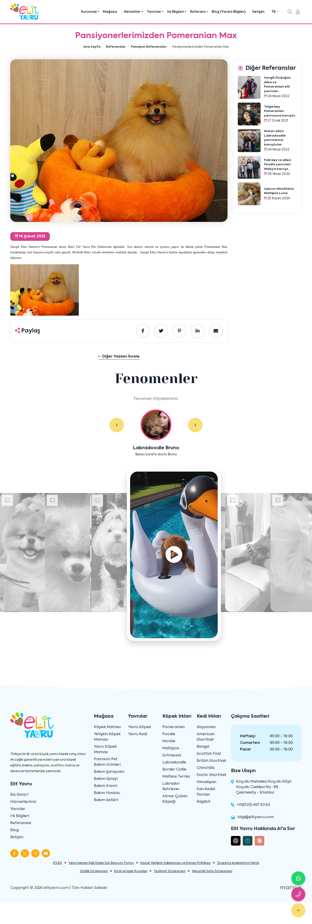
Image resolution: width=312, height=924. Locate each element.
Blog (14, 830)
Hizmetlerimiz (23, 802)
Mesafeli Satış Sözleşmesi (212, 871)
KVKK (57, 863)
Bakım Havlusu (107, 793)
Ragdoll (203, 802)
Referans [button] (198, 11)
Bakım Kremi (105, 786)
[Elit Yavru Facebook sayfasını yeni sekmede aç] (14, 853)
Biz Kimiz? (19, 795)
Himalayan (206, 782)
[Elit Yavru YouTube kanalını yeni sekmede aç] (46, 853)
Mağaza (110, 11)
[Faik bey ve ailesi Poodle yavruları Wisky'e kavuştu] (249, 167)
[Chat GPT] (236, 841)
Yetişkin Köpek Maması (107, 737)
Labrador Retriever (171, 786)
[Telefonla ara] (298, 894)
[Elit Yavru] (24, 11)
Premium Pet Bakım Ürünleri (107, 762)
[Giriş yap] (298, 12)
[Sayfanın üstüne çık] (298, 910)
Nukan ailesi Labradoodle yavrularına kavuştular (275, 138)
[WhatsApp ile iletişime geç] (298, 878)
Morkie (168, 741)
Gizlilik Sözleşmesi (94, 871)
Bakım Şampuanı (109, 772)
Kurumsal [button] (89, 11)
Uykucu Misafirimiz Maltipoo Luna (279, 191)
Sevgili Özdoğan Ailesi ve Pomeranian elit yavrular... (277, 84)
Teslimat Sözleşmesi (169, 871)
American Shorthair (205, 737)
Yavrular (17, 809)
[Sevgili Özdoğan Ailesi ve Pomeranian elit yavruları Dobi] (249, 87)
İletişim (258, 11)
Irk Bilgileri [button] (176, 11)
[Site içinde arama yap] (290, 12)
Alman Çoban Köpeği (175, 799)
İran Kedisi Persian (206, 792)
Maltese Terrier (176, 777)
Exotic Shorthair (212, 775)
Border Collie (174, 769)
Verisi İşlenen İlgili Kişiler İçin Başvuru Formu (101, 863)
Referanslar (21, 823)
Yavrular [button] (154, 11)
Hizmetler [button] (132, 11)
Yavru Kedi (137, 734)
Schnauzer (172, 755)
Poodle (168, 734)
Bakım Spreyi (106, 779)
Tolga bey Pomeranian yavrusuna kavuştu (279, 111)
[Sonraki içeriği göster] (195, 425)
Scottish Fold (209, 754)
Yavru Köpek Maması (105, 749)
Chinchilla (205, 768)
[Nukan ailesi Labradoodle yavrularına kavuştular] (249, 141)
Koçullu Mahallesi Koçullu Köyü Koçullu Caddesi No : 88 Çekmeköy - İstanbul (263, 787)
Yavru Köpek (139, 727)
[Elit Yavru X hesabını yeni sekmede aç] (25, 853)
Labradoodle (174, 762)
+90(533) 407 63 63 (253, 805)
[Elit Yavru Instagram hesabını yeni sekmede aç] (35, 853)
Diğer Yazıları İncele (120, 356)
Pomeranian (173, 727)
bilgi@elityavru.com (256, 817)
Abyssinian (206, 727)
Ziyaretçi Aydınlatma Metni (238, 863)
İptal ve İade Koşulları (130, 871)
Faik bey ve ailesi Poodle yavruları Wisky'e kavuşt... (277, 165)
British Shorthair (212, 761)
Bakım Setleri (106, 800)
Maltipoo (170, 748)
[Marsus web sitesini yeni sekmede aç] (291, 888)
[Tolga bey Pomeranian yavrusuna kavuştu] (249, 114)
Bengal (203, 747)
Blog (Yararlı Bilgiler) (229, 11)
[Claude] (259, 841)
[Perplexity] (247, 841)
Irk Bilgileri (19, 816)
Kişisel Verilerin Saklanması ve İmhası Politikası (175, 863)
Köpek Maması (107, 727)
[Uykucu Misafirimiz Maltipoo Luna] (249, 194)
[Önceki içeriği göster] (116, 425)
